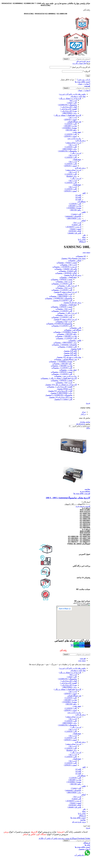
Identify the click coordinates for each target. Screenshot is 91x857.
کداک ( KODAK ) (74, 231)
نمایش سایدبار (85, 422)
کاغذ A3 (78, 195)
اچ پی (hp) (73, 100)
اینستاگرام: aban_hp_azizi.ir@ (78, 543)
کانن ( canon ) (72, 103)
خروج (88, 403)
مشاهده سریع (85, 491)
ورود (88, 75)
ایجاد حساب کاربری (79, 63)
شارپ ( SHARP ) (70, 126)
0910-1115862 (85, 531)
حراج (84, 412)
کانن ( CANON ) (71, 124)
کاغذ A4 (78, 197)
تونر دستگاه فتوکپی (74, 121)
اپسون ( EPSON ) (70, 119)
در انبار (83, 414)
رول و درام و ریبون (74, 138)
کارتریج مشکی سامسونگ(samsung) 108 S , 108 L (68, 498)
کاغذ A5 (78, 199)
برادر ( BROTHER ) (69, 113)
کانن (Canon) (76, 225)
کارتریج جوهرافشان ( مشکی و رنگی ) (67, 115)
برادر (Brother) (71, 176)
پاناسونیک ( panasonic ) (73, 216)
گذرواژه (86, 71)
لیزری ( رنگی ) (76, 153)
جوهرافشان (77, 159)
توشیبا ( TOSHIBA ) (69, 128)
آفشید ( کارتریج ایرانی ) (68, 109)
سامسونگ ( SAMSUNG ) (67, 105)
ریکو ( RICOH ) (71, 130)
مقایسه (83, 820)
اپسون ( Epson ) (75, 229)
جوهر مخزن (76, 132)
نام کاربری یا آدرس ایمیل (80, 67)
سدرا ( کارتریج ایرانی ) (69, 111)
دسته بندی (86, 252)
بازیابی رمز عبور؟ (83, 80)
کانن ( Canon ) (76, 214)
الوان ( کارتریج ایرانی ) (69, 107)
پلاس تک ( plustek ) (74, 233)
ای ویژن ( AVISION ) (73, 227)
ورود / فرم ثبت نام (79, 822)
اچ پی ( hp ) (73, 117)
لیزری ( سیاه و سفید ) (73, 143)
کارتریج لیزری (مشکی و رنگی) (70, 98)
